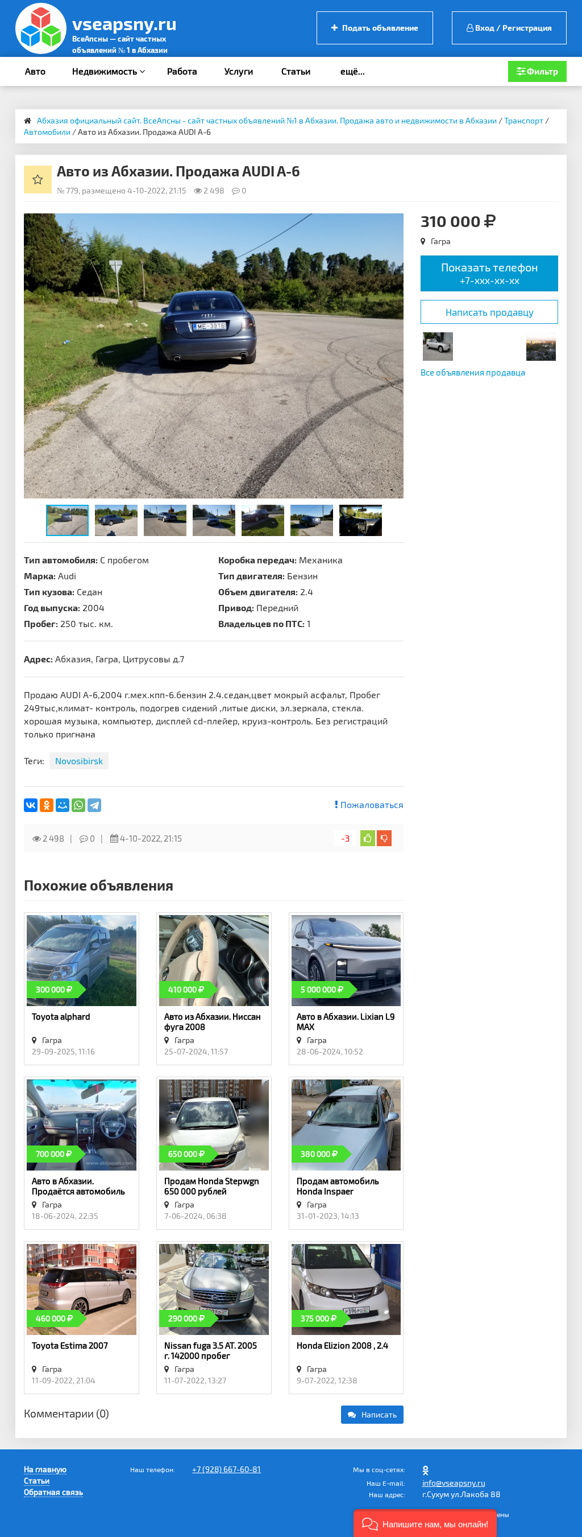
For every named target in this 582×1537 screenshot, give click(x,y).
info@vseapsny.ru (453, 1482)
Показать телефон (489, 273)
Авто (35, 70)
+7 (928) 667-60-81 (226, 1469)
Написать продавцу (490, 312)
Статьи (295, 70)
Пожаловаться (371, 804)
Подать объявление (379, 27)
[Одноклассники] (46, 805)
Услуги (239, 70)
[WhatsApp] (78, 805)
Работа (182, 70)
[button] (393, 224)
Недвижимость (105, 70)
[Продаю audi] (437, 345)
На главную (45, 1469)
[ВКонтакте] (31, 805)
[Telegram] (94, 805)
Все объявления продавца (473, 372)
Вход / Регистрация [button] (512, 27)
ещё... (352, 70)
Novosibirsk (79, 760)
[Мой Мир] (62, 805)
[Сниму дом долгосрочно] (541, 345)
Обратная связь (53, 1492)
